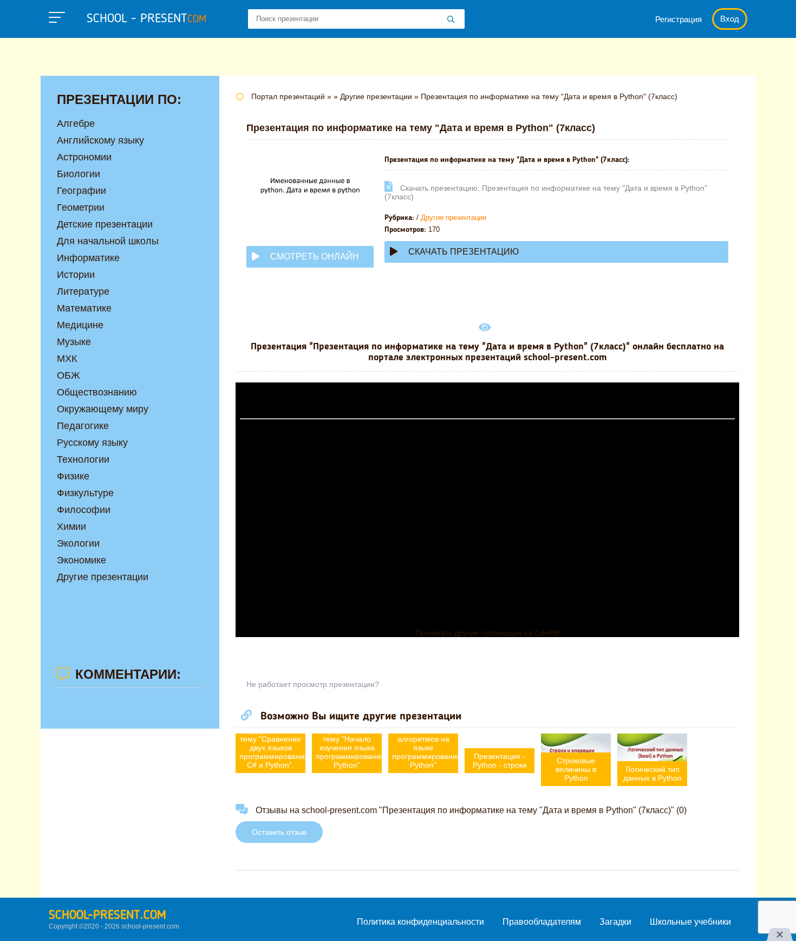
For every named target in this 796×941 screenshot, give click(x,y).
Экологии (78, 543)
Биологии (78, 173)
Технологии (83, 459)
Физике (73, 476)
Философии (83, 509)
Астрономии (84, 157)
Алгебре (76, 123)
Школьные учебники (690, 921)
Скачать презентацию (463, 251)
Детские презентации (105, 224)
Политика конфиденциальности (420, 921)
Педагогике (83, 425)
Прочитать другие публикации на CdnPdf (487, 632)
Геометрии (81, 207)
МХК (67, 358)
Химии (71, 526)
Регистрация (678, 19)
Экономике (81, 560)
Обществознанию (97, 392)
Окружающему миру (102, 409)
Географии (81, 190)
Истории (76, 274)
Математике (84, 308)
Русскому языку (92, 442)
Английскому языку (100, 140)
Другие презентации (453, 217)
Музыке (74, 341)
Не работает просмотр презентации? (312, 684)
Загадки (615, 921)
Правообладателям (542, 921)
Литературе (83, 291)
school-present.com (107, 915)
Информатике (88, 257)
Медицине (80, 325)
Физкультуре (85, 493)
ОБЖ (68, 375)
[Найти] (451, 20)
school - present (146, 18)
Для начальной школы (108, 241)
